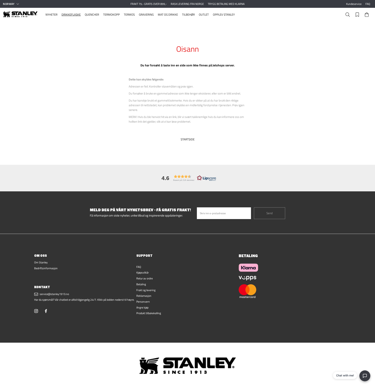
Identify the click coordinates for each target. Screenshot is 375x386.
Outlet (204, 14)
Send (269, 213)
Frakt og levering (145, 290)
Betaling (141, 284)
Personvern (143, 302)
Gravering (146, 14)
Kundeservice (354, 4)
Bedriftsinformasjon (46, 268)
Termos (129, 14)
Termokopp (111, 14)
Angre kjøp (142, 307)
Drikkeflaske (71, 14)
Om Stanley (41, 262)
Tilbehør (188, 14)
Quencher (92, 14)
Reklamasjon (143, 296)
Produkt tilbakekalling (148, 313)
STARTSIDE (188, 139)
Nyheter (51, 14)
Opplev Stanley (224, 14)
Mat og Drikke (168, 14)
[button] (187, 178)
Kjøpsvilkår (142, 273)
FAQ (367, 4)
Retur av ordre (144, 278)
